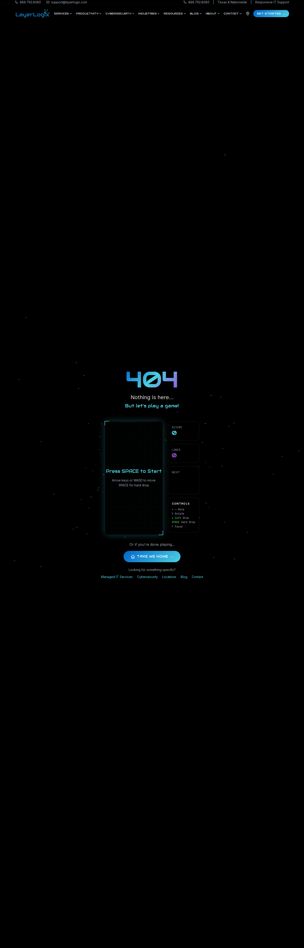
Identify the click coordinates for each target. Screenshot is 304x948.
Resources (173, 13)
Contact (231, 13)
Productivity (87, 13)
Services (61, 13)
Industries (147, 13)
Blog (194, 13)
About (211, 13)
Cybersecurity (118, 13)
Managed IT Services (117, 577)
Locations (169, 577)
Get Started (271, 13)
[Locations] (247, 13)
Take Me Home (155, 556)
